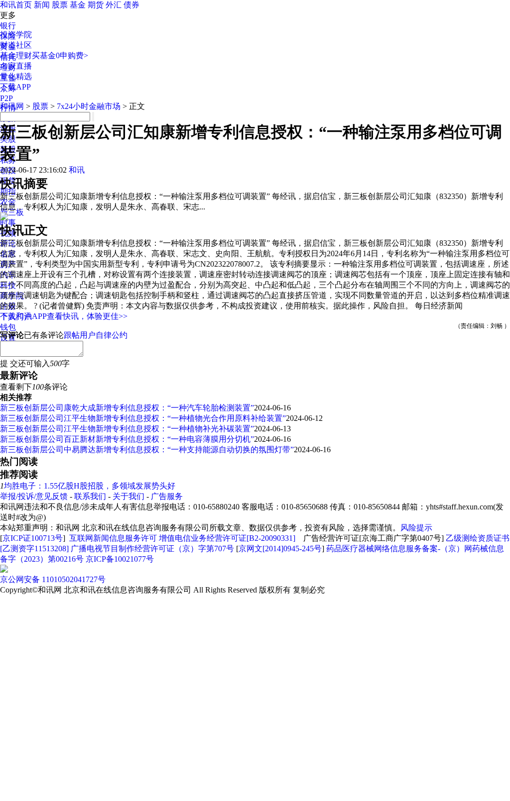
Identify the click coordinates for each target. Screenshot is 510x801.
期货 (96, 4)
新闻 (42, 4)
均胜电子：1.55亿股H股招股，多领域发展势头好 (89, 486)
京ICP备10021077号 (120, 559)
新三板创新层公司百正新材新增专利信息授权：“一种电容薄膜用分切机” (127, 439)
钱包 (8, 327)
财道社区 (16, 45)
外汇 (114, 4)
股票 (60, 4)
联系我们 (90, 496)
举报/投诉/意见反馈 (34, 496)
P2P (6, 98)
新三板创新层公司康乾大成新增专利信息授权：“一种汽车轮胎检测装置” (127, 407)
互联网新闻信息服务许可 (113, 538)
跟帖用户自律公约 (96, 335)
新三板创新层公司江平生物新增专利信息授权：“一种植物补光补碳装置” (127, 428)
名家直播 (16, 66)
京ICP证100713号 (32, 538)
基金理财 (16, 55)
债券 (131, 4)
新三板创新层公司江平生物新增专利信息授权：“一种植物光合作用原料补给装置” (143, 418)
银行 (8, 25)
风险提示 (416, 527)
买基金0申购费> (60, 55)
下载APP (15, 87)
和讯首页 (16, 4)
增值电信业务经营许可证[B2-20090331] (227, 538)
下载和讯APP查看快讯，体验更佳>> (64, 316)
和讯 (77, 170)
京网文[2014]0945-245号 (280, 548)
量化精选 (16, 76)
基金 (78, 4)
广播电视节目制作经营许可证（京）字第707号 (152, 548)
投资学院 (16, 34)
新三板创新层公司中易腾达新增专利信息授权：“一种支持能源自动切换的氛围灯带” (147, 449)
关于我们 (128, 496)
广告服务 (167, 496)
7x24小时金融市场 (89, 106)
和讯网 (12, 106)
